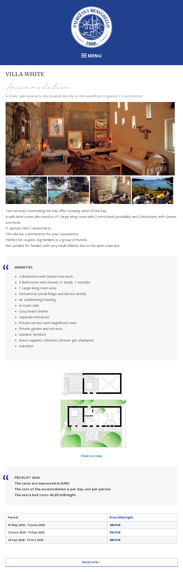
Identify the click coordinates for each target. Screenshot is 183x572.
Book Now (90, 562)
